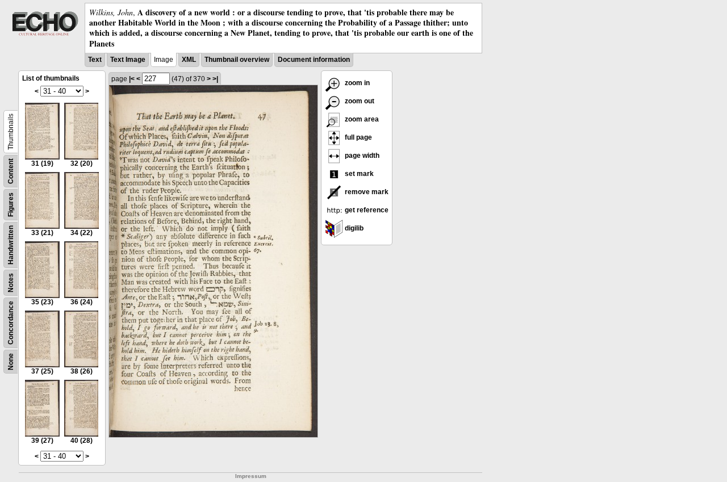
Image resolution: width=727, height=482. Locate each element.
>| (215, 79)
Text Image (127, 60)
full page (357, 137)
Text (95, 60)
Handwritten (11, 245)
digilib (353, 228)
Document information (314, 60)
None (11, 361)
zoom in (356, 83)
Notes (11, 282)
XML (189, 60)
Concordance (11, 323)
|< (132, 79)
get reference (365, 210)
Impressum (250, 476)
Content (11, 171)
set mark (358, 174)
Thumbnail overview (236, 60)
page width (361, 156)
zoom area (361, 119)
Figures (11, 204)
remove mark (365, 192)
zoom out (358, 101)
